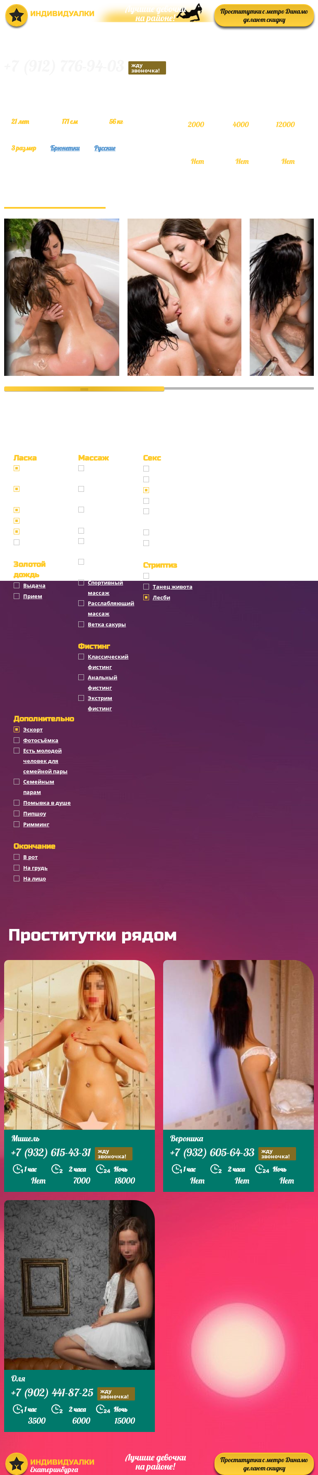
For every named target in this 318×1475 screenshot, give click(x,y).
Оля (18, 1378)
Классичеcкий (173, 468)
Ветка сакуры (107, 624)
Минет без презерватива (43, 494)
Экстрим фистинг (100, 703)
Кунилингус (39, 531)
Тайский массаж (111, 530)
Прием (32, 596)
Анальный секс (174, 479)
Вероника (186, 1138)
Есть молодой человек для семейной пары (45, 761)
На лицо (34, 878)
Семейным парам (38, 787)
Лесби (161, 597)
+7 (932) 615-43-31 (68, 1153)
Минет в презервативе (43, 473)
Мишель (25, 1138)
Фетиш (163, 543)
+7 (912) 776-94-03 (82, 67)
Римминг (36, 824)
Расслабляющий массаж (111, 608)
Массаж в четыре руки (112, 567)
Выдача (34, 585)
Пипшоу (34, 813)
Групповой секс (174, 501)
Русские (105, 148)
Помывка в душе (47, 802)
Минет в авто (41, 521)
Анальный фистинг (102, 682)
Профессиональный (112, 473)
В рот (30, 857)
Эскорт (33, 729)
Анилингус (38, 542)
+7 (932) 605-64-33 (230, 1153)
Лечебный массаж (103, 546)
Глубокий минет (46, 510)
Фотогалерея (54, 198)
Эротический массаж (106, 494)
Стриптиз (166, 576)
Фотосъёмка (40, 740)
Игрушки (165, 532)
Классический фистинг (108, 662)
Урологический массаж (109, 515)
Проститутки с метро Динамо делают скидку (264, 15)
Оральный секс (174, 490)
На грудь (35, 867)
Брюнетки (65, 148)
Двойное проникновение (175, 516)
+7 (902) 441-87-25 (70, 1393)
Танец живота (173, 586)
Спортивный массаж (105, 588)
